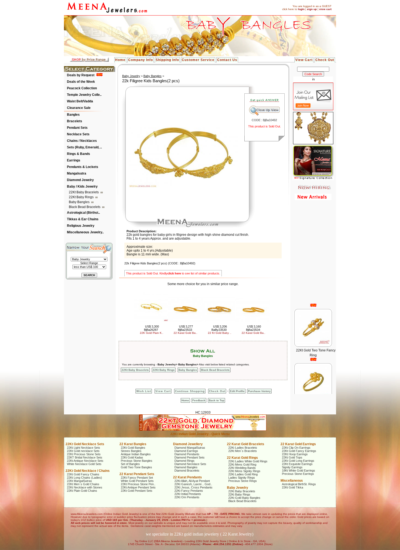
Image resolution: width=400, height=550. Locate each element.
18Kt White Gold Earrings (298, 470)
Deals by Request (80, 75)
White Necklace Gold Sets (84, 464)
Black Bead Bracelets (85, 207)
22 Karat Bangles (132, 444)
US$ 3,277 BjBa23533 (185, 328)
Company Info (140, 60)
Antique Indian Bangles (136, 454)
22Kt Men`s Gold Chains (83, 484)
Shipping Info (167, 60)
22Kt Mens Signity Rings (244, 471)
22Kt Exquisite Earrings (297, 464)
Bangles (73, 115)
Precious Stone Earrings (298, 473)
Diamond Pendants (186, 454)
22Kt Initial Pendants (187, 494)
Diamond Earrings (186, 451)
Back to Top (216, 400)
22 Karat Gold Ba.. (185, 332)
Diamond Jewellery (188, 444)
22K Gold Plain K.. (151, 332)
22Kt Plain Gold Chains (82, 490)
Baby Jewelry (131, 76)
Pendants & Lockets (82, 167)
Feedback (198, 400)
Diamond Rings (184, 460)
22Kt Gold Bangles (133, 447)
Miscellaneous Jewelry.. (85, 232)
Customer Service (198, 60)
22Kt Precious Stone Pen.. (138, 484)
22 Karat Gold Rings (242, 458)
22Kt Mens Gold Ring (242, 464)
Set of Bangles (130, 464)
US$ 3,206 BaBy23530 (219, 328)
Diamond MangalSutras (189, 447)
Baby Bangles (79, 202)
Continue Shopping (190, 391)
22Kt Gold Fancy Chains (83, 474)
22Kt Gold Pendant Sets (136, 490)
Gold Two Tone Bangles (136, 467)
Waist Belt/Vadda (80, 101)
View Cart (304, 60)
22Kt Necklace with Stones (84, 487)
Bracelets (74, 121)
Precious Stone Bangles (136, 460)
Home (120, 60)
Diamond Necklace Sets (190, 464)
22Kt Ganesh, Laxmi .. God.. (193, 484)
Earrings (73, 160)
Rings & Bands (78, 154)
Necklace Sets (78, 134)
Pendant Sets (77, 128)
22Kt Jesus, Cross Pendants (193, 487)
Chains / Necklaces (82, 141)
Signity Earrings (292, 467)
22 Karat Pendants (187, 477)
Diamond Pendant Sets (189, 457)
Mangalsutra (76, 173)
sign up (312, 9)
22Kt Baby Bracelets (84, 192)
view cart (325, 9)
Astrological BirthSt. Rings (299, 484)
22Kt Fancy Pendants (188, 490)
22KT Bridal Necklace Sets (84, 457)
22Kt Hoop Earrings (295, 454)
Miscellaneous (292, 480)
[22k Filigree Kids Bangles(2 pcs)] (183, 187)
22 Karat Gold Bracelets (245, 444)
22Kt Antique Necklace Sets (85, 460)
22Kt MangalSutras (79, 480)
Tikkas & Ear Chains (83, 219)
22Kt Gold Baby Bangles (244, 497)
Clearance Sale (79, 108)
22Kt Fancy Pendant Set (137, 477)
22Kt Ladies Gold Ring (243, 474)
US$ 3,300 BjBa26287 (151, 328)
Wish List (143, 391)
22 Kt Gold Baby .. (219, 332)
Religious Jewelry (80, 226)
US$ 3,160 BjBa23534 (253, 328)
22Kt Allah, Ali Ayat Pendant (192, 480)
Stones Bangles (131, 451)
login (301, 9)
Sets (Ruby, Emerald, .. (84, 147)
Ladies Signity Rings (241, 477)
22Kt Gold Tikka (292, 487)
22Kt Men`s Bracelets (242, 451)
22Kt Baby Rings (81, 197)
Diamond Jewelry (80, 180)
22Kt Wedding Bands (242, 467)
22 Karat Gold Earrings (298, 444)
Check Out (324, 60)
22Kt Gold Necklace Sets (85, 444)
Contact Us (227, 60)
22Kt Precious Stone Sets (84, 454)
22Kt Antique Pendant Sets (138, 487)
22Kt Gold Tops (292, 457)
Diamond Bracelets (186, 470)
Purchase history (259, 391)
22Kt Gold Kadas (132, 457)
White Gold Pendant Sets (137, 480)
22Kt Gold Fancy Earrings (299, 451)
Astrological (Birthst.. (83, 213)
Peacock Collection (82, 88)
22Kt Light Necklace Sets (83, 447)
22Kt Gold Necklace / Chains (88, 471)
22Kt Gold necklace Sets (83, 451)
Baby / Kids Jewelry (82, 186)
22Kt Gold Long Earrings (298, 460)
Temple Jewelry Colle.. (84, 95)
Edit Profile (237, 391)
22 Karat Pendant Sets (136, 474)
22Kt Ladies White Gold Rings (247, 461)
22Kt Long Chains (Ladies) (84, 477)
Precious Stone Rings (242, 480)
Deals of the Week (81, 82)
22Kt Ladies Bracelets (242, 447)
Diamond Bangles (186, 467)
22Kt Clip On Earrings (296, 447)
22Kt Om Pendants (186, 497)
